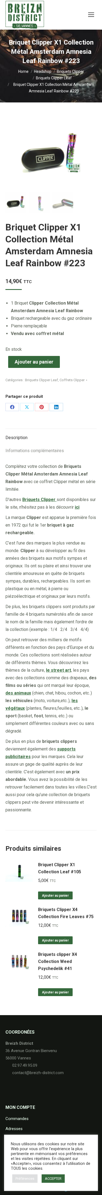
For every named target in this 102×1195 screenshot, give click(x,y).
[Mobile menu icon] (91, 14)
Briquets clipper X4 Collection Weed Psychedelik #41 (57, 961)
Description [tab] (16, 437)
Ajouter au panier (34, 362)
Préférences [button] (25, 1179)
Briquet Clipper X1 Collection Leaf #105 (59, 868)
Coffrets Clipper (72, 380)
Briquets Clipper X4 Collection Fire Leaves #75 (66, 913)
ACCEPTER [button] (53, 1179)
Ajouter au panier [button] (55, 895)
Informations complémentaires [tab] (34, 450)
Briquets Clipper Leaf (41, 380)
